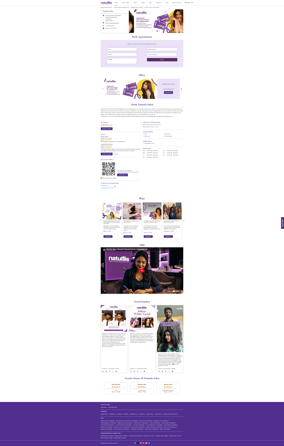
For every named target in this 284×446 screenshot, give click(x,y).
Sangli (156, 126)
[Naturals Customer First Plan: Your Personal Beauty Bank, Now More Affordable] (112, 211)
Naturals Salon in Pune (175, 435)
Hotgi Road (103, 407)
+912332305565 (110, 25)
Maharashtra (158, 124)
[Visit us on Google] (143, 443)
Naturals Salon (116, 384)
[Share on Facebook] (103, 371)
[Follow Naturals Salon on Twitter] (137, 443)
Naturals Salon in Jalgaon (121, 435)
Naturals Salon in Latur (148, 435)
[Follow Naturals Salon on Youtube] (146, 443)
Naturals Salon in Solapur (120, 437)
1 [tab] (152, 31)
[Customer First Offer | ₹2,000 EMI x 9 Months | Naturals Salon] (152, 211)
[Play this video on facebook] (170, 328)
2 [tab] (154, 31)
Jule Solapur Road (112, 407)
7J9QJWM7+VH (104, 185)
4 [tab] (159, 31)
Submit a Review (106, 128)
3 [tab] (157, 31)
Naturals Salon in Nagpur (162, 435)
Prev (103, 89)
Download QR (122, 175)
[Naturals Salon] (106, 3)
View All (116, 154)
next (181, 89)
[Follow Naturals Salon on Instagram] (140, 443)
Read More (108, 236)
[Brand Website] (149, 443)
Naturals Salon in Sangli (106, 437)
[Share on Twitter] (113, 371)
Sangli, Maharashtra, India (107, 187)
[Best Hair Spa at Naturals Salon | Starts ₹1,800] (132, 211)
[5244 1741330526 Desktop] (282, 223)
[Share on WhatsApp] (116, 371)
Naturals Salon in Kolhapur (135, 435)
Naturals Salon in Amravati (107, 435)
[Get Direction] (115, 187)
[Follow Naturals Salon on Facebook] (135, 443)
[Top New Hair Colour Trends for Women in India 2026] (172, 211)
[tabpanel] (156, 21)
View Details (168, 92)
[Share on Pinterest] (109, 371)
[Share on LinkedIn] (106, 371)
